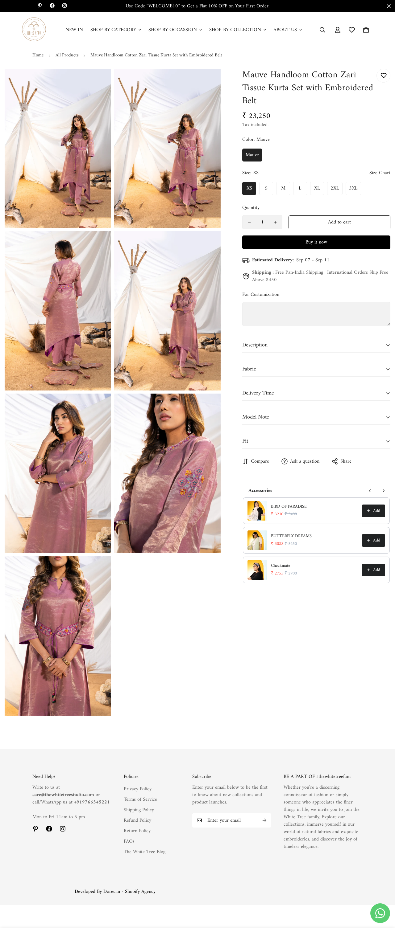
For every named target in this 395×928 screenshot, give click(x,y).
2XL (335, 188)
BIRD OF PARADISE (289, 507)
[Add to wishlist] (383, 76)
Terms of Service (140, 799)
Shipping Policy (139, 810)
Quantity (251, 207)
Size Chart (379, 173)
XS (249, 188)
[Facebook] (49, 829)
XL (317, 188)
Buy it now (316, 242)
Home (38, 55)
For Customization (260, 294)
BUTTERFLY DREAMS (291, 536)
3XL (353, 188)
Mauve (252, 155)
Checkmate (280, 566)
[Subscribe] (264, 820)
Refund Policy (137, 820)
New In (74, 30)
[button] (366, 30)
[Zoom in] (99, 82)
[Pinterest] (35, 829)
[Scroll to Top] (383, 894)
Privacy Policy (138, 789)
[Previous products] (370, 490)
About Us (285, 30)
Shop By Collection (235, 30)
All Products (67, 55)
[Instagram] (63, 829)
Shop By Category (113, 30)
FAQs (129, 841)
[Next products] (383, 490)
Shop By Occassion (172, 30)
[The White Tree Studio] (34, 29)
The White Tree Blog (144, 852)
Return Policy (137, 831)
